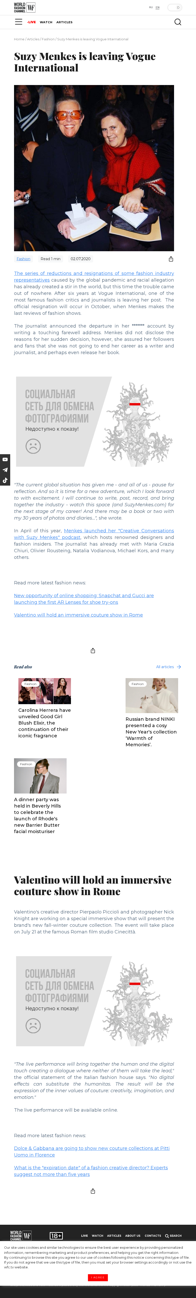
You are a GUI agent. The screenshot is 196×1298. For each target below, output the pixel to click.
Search (175, 1235)
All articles (165, 667)
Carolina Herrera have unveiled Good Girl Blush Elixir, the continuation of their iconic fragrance (44, 723)
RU (151, 7)
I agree (98, 1277)
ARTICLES (64, 22)
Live (84, 1235)
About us (132, 1235)
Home (19, 39)
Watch (97, 1235)
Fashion (48, 39)
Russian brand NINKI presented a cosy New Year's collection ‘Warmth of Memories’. (151, 732)
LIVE (32, 22)
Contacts (153, 1235)
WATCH (46, 22)
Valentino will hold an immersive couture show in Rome (78, 615)
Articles (33, 39)
